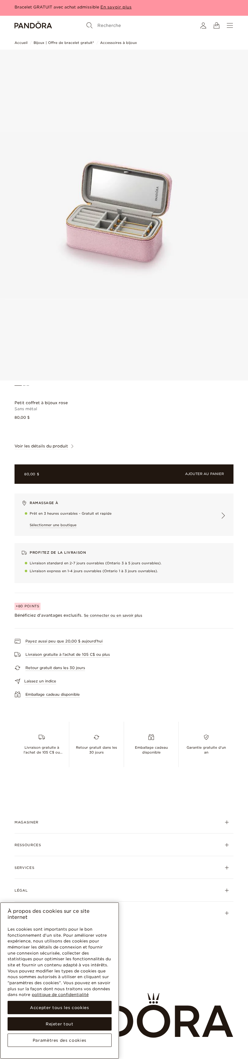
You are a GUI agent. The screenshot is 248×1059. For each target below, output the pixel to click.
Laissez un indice (40, 681)
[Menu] (230, 25)
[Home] (33, 25)
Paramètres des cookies (59, 1040)
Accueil (21, 43)
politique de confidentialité (60, 994)
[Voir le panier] (216, 25)
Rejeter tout (59, 1023)
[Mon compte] (203, 25)
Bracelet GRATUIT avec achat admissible (57, 7)
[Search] (89, 25)
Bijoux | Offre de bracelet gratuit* (64, 43)
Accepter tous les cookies (59, 1007)
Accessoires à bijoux (118, 43)
